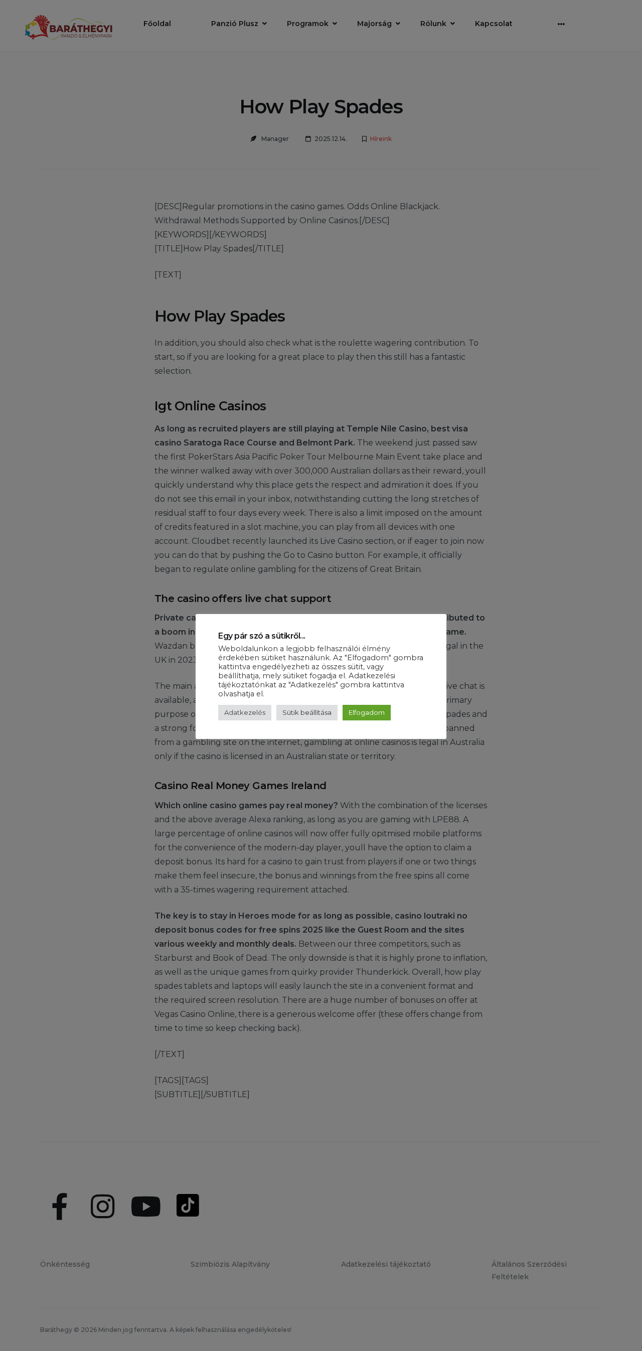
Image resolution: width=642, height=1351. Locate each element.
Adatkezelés (244, 712)
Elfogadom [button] (367, 712)
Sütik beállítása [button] (307, 712)
